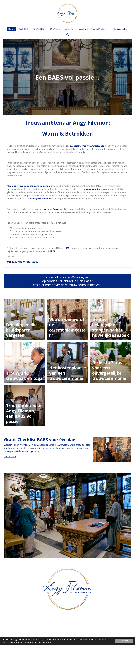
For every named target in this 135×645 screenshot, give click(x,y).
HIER (52, 251)
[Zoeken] (67, 34)
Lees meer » (10, 456)
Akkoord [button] (124, 640)
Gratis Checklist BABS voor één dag (39, 439)
